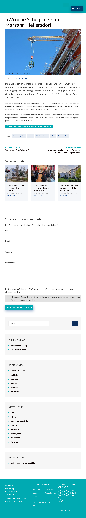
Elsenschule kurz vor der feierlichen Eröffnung (15, 187)
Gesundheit (15, 429)
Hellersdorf (15, 392)
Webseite (9, 252)
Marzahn (14, 387)
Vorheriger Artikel (13, 147)
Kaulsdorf (15, 379)
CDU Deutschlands (18, 350)
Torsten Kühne (63, 136)
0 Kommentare (21, 78)
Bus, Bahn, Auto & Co (19, 421)
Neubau (30, 136)
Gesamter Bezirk (18, 371)
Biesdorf (14, 383)
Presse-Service (50, 493)
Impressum (35, 493)
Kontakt (34, 496)
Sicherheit (15, 442)
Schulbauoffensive (42, 136)
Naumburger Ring (19, 136)
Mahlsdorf (15, 375)
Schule (53, 136)
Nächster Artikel (73, 147)
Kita (12, 413)
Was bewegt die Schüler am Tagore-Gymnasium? (41, 187)
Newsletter (49, 489)
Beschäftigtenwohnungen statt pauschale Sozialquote (69, 187)
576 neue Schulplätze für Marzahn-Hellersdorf (32, 22)
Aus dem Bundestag (19, 345)
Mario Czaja (11, 195)
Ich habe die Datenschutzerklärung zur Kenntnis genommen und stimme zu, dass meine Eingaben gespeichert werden (45, 298)
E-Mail (7, 241)
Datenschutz (36, 489)
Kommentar (10, 263)
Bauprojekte (16, 433)
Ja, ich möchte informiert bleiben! (25, 463)
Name (7, 230)
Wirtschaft (15, 438)
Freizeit (14, 425)
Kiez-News (76, 8)
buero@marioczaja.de (19, 501)
